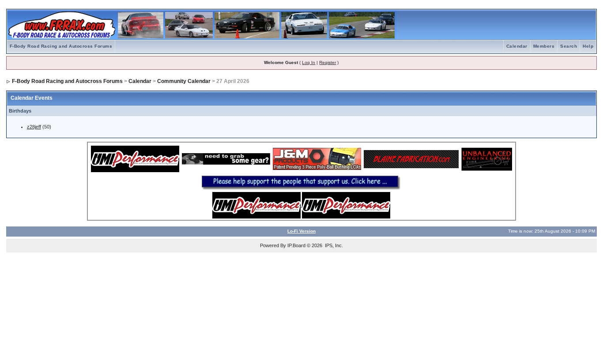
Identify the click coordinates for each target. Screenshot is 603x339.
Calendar (517, 46)
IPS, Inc (333, 245)
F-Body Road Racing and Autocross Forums (61, 46)
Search (568, 46)
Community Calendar (184, 81)
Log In (308, 62)
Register (327, 62)
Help (588, 46)
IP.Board (296, 245)
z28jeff (34, 126)
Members (544, 46)
